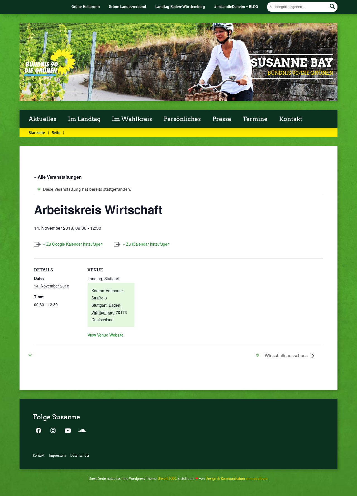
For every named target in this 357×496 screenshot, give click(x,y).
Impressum (57, 455)
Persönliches (182, 119)
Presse (222, 119)
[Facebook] (38, 431)
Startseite (37, 132)
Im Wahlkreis (132, 119)
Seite (56, 132)
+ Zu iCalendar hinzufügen (146, 244)
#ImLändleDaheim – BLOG (236, 6)
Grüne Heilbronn (85, 6)
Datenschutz (79, 455)
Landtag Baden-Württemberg (180, 6)
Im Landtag (84, 119)
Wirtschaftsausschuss (287, 355)
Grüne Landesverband (127, 6)
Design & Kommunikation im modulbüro (236, 478)
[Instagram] (53, 431)
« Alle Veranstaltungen (58, 177)
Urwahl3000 (167, 478)
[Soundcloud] (82, 431)
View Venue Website (106, 335)
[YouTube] (67, 431)
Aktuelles (42, 119)
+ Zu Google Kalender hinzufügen (73, 244)
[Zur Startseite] (50, 74)
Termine (255, 119)
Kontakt (290, 119)
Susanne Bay (292, 62)
